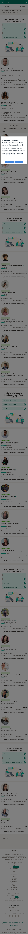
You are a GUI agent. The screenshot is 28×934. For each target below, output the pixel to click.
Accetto (19, 161)
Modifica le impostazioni (14, 159)
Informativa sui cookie (10, 155)
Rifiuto (9, 161)
